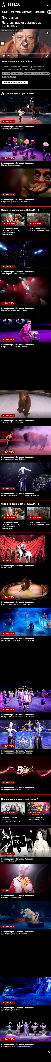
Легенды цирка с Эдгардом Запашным (22, 24)
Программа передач (21, 12)
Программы (10, 17)
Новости (40, 12)
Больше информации (15, 83)
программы (17, 73)
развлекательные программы (36, 73)
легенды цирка (9, 77)
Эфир (5, 12)
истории (6, 73)
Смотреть (9, 122)
